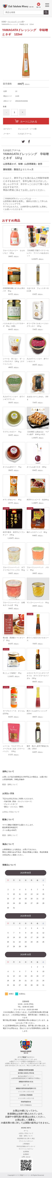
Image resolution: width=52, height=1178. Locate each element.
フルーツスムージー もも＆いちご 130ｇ (14, 251)
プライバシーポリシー (26, 1141)
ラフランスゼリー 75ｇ (12, 432)
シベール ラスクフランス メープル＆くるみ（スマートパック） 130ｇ (14, 748)
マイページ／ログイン (26, 1149)
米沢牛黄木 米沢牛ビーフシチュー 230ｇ (14, 533)
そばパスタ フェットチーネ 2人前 (38, 289)
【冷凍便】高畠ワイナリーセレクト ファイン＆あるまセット (38, 253)
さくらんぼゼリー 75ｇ (12, 467)
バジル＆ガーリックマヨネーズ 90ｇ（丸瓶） (14, 324)
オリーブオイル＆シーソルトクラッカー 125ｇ (38, 324)
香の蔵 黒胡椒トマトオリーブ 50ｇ (14, 639)
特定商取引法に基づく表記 (26, 1138)
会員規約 (26, 1154)
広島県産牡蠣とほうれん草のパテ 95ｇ (14, 289)
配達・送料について (10, 784)
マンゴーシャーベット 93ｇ (38, 602)
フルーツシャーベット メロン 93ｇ (38, 568)
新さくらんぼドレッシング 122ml (38, 712)
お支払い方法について (10, 812)
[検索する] (46, 12)
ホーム (26, 1131)
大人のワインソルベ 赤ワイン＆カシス (38, 360)
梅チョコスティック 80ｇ (37, 532)
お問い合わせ (26, 1157)
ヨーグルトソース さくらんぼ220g (14, 712)
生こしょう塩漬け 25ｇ (12, 673)
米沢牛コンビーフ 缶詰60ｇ (38, 500)
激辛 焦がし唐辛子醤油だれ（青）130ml (38, 747)
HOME (4, 21)
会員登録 (26, 1151)
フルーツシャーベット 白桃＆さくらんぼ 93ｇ (14, 604)
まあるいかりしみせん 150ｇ (37, 398)
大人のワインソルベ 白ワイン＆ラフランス (14, 398)
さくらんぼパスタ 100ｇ (37, 467)
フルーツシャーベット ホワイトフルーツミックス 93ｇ (14, 568)
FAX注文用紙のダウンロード (26, 1146)
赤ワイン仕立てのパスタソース (38, 639)
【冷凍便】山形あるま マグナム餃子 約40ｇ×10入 (38, 433)
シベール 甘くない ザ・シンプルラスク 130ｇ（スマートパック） (14, 361)
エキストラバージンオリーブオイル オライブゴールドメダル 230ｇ (38, 675)
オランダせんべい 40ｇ (12, 500)
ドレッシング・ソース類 (16, 21)
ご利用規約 (26, 1144)
